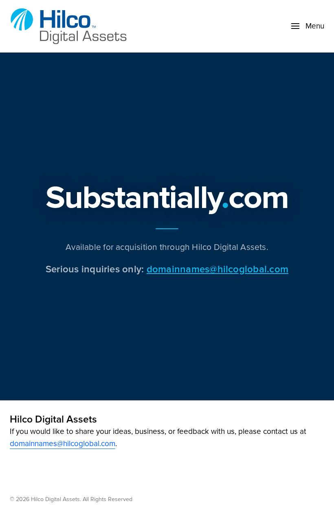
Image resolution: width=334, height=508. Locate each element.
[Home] (71, 26)
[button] (307, 26)
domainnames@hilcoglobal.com (217, 268)
